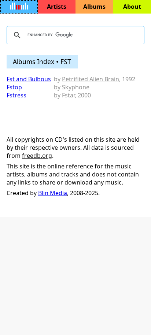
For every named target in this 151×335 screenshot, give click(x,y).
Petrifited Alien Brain (90, 79)
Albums (94, 7)
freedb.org (37, 156)
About (132, 7)
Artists (56, 7)
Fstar (68, 95)
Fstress (16, 95)
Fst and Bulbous (29, 79)
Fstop (14, 87)
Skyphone (75, 87)
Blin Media (52, 193)
